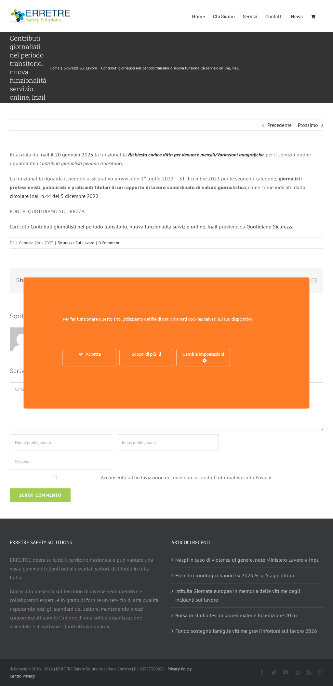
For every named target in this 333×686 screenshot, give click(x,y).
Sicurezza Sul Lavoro (76, 243)
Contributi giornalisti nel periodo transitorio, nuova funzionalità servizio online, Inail (124, 226)
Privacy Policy (179, 669)
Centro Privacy (22, 676)
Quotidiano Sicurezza (270, 226)
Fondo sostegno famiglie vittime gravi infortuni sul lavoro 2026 (246, 631)
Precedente (279, 125)
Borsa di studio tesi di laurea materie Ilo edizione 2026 (236, 615)
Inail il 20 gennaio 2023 (67, 154)
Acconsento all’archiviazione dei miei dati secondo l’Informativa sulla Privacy (186, 477)
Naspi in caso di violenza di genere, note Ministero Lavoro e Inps (247, 560)
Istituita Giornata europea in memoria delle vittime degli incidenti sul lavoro (237, 595)
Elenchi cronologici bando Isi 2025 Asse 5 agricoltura (234, 575)
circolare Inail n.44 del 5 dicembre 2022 (54, 196)
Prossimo (308, 125)
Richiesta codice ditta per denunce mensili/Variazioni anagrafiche (195, 154)
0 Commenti (109, 243)
